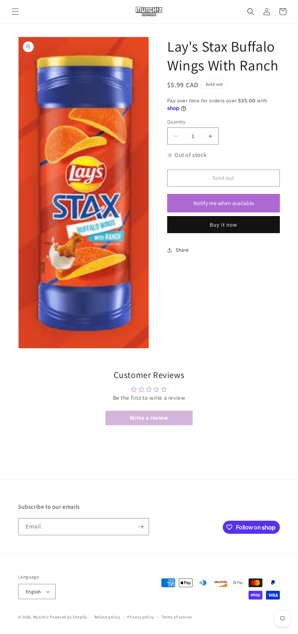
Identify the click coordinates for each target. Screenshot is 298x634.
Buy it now (223, 224)
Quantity (176, 122)
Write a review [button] (149, 418)
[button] (15, 12)
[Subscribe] (141, 526)
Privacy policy (140, 616)
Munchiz (41, 616)
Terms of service (176, 616)
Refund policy (107, 616)
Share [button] (182, 250)
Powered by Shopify (68, 616)
